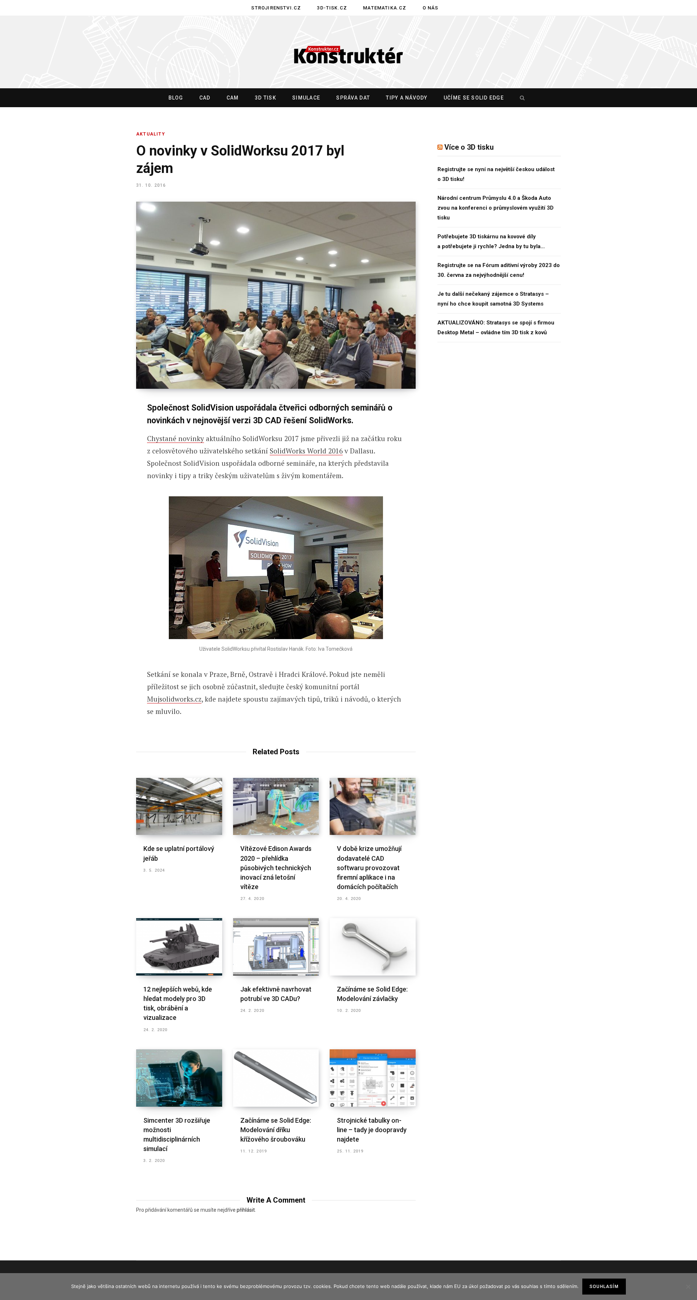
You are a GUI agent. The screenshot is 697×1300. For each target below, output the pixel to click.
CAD (205, 98)
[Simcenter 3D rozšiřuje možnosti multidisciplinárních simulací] (179, 1078)
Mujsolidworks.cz (174, 698)
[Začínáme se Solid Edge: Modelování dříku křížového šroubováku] (276, 1078)
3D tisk (265, 98)
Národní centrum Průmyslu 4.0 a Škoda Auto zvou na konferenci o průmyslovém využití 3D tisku (495, 208)
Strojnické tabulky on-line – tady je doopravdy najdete (372, 1130)
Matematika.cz (384, 8)
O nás (431, 8)
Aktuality (150, 134)
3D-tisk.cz (332, 8)
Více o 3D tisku (469, 147)
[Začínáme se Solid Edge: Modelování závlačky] (373, 947)
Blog (175, 98)
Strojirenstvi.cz (276, 8)
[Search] (521, 97)
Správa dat (353, 98)
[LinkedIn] (100, 486)
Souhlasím (604, 1286)
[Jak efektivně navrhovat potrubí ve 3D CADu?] (276, 947)
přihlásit (246, 1210)
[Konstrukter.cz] (348, 52)
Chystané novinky (175, 438)
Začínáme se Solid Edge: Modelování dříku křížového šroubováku (275, 1130)
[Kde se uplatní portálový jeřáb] (179, 806)
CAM (233, 98)
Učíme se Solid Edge (474, 98)
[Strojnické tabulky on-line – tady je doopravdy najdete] (373, 1078)
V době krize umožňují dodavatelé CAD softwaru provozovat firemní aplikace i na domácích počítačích (369, 867)
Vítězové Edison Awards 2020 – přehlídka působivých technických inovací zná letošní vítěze (275, 867)
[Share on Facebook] (100, 428)
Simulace (306, 98)
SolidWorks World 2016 (306, 450)
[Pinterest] (100, 467)
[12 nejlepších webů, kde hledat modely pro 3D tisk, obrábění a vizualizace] (179, 947)
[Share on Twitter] (100, 448)
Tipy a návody (406, 98)
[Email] (100, 505)
